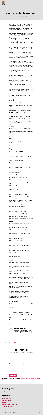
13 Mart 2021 (19, 16)
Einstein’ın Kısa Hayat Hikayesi (7, 406)
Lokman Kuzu (7, 412)
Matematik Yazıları (13, 323)
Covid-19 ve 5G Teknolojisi (6, 400)
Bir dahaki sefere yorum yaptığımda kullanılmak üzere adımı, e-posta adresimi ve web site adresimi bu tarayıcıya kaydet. (21, 372)
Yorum (10, 355)
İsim (10, 363)
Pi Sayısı (18, 323)
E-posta (23, 363)
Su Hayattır (4, 402)
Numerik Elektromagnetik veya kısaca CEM (9, 404)
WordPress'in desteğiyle (14, 412)
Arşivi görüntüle (16, 336)
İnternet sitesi (11, 367)
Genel (3, 391)
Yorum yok (25, 16)
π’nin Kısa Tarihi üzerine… (6, 398)
